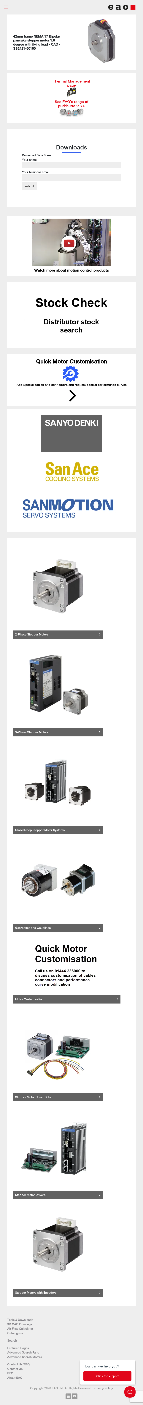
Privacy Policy (103, 1388)
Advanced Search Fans (23, 1352)
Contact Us (15, 1369)
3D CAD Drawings (19, 1324)
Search (12, 1340)
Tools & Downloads (20, 1320)
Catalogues (15, 1333)
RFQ (10, 1373)
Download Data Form (36, 164)
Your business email (35, 172)
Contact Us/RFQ (18, 1364)
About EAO (14, 1378)
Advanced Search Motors (24, 1357)
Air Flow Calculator (20, 1328)
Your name (29, 160)
